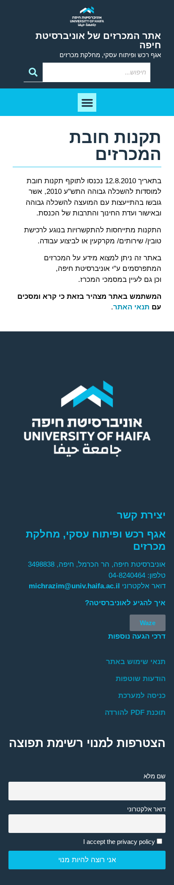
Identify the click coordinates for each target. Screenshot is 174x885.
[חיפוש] (33, 72)
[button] (87, 102)
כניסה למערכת (142, 696)
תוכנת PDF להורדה (135, 713)
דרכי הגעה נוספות (137, 636)
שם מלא (155, 776)
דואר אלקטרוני (146, 809)
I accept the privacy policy (120, 841)
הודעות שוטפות (141, 679)
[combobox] (96, 72)
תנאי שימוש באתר (136, 662)
